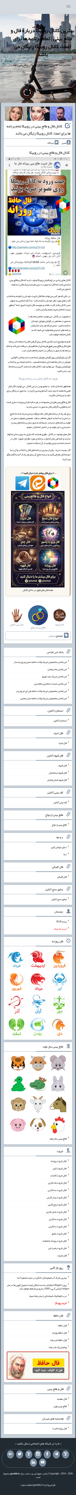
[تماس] (28, 1454)
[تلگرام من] (56, 1454)
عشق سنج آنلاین (59, 899)
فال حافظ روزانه (59, 1332)
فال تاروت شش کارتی (56, 1211)
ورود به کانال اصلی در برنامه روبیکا (38, 378)
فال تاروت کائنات (58, 1175)
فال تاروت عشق (59, 1233)
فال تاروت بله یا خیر (57, 1248)
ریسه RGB (61, 921)
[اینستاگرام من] (38, 1454)
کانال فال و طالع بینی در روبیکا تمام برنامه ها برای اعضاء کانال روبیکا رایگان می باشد (39, 130)
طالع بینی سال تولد (58, 1138)
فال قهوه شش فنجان (57, 779)
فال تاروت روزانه (59, 1161)
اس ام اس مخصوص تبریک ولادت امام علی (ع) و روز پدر (41, 690)
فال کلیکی (62, 876)
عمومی (52, 635)
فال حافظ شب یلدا (58, 1339)
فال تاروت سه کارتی (57, 1190)
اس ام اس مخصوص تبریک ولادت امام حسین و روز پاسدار (40, 661)
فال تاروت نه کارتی (58, 1219)
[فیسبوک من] (47, 1454)
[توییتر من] (19, 1454)
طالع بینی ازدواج (59, 824)
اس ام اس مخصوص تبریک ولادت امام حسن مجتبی (43, 698)
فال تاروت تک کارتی (57, 1182)
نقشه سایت (26, 1484)
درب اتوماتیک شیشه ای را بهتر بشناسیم (48, 1295)
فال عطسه (62, 1398)
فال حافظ (62, 1325)
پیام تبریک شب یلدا (58, 1347)
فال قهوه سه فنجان (58, 772)
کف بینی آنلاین (60, 802)
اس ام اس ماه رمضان (57, 669)
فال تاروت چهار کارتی (57, 1197)
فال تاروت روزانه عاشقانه (55, 1240)
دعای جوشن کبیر (59, 846)
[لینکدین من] (33, 1462)
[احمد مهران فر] (61, 114)
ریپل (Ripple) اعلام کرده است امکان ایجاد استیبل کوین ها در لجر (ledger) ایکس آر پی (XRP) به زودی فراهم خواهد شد (38, 1286)
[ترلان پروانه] (38, 114)
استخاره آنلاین (60, 720)
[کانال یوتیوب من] (42, 1462)
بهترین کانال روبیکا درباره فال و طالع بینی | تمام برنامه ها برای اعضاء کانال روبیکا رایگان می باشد (42, 42)
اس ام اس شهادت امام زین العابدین (50, 683)
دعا (65, 854)
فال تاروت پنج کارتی (57, 1204)
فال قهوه (63, 765)
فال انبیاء (62, 742)
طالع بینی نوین (60, 1405)
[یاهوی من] (65, 1454)
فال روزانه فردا (59, 1428)
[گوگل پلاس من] (10, 1454)
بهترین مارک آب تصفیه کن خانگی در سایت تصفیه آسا (42, 1277)
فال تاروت (62, 1255)
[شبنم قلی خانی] (15, 114)
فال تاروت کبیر (59, 1168)
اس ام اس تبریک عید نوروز (54, 676)
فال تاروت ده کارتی (58, 1226)
